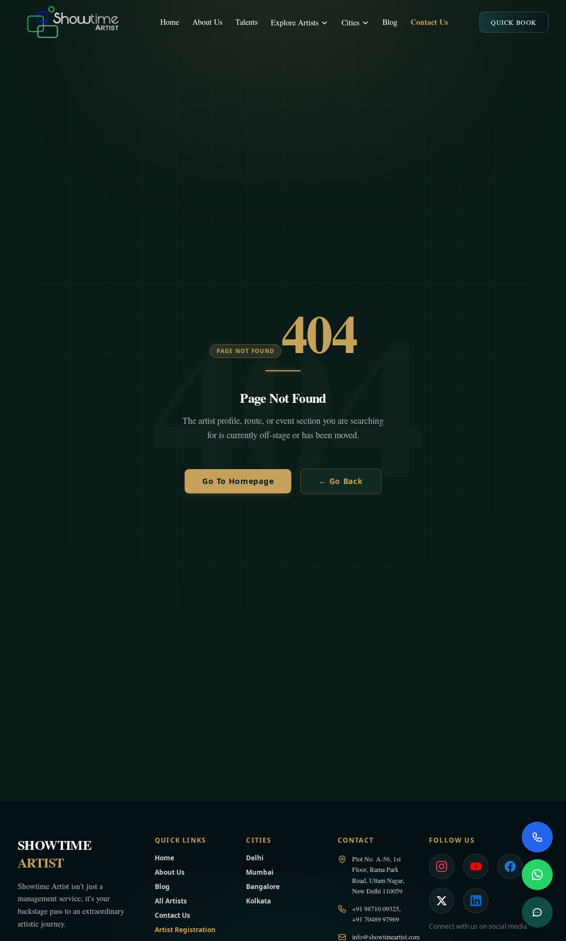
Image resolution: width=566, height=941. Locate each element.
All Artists (171, 901)
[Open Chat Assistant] (537, 912)
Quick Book (514, 22)
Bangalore (263, 886)
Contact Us (429, 22)
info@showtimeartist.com (386, 936)
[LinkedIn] (476, 900)
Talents (246, 22)
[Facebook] (510, 866)
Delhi (255, 858)
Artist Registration (185, 929)
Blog (389, 22)
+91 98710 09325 (375, 908)
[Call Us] (537, 837)
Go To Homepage (238, 481)
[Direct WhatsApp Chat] (537, 874)
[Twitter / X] (441, 900)
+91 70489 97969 (375, 918)
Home (169, 22)
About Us (207, 22)
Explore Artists (294, 22)
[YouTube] (476, 866)
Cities (350, 22)
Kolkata (258, 901)
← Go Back (340, 481)
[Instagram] (441, 866)
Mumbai (260, 872)
